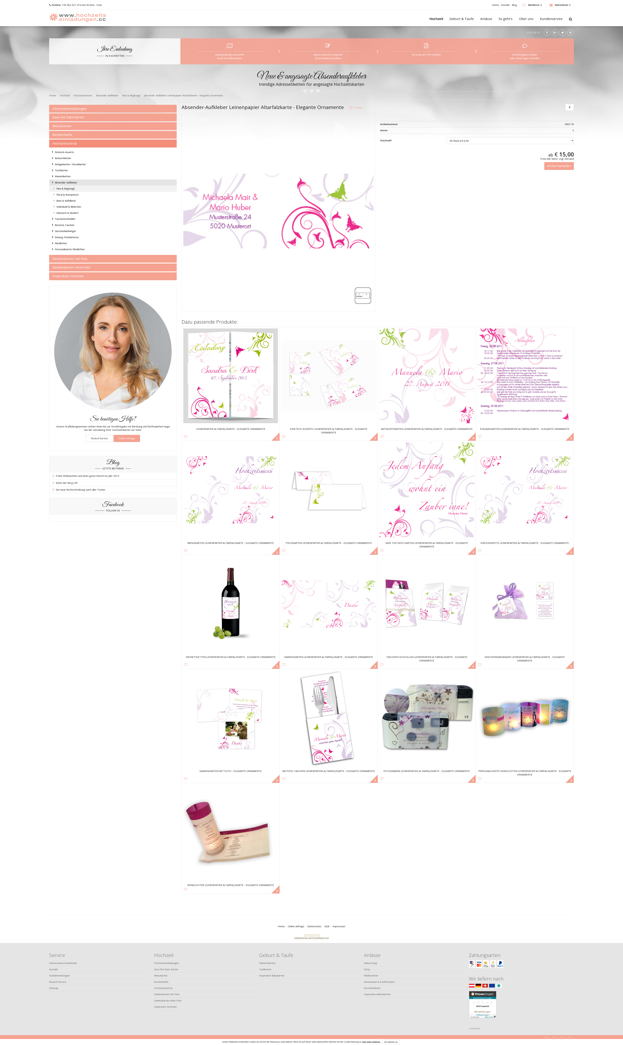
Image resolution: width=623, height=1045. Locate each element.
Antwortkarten (63, 158)
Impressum (338, 926)
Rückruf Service (99, 438)
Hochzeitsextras (64, 143)
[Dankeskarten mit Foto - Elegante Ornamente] (230, 718)
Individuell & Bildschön (68, 206)
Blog (514, 4)
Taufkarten (265, 969)
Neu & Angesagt (65, 188)
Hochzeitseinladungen (69, 108)
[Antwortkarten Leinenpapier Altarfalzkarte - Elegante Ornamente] (426, 375)
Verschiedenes (372, 988)
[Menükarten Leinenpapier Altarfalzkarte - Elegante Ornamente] (230, 489)
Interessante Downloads (63, 963)
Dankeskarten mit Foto (70, 258)
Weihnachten (371, 975)
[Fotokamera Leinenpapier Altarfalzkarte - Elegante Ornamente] (426, 718)
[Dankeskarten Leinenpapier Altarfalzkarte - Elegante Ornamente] (328, 604)
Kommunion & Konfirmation (379, 981)
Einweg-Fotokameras (67, 237)
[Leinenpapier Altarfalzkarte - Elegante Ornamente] (230, 375)
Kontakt (505, 4)
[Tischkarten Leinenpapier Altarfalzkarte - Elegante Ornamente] (328, 489)
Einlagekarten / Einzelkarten (70, 164)
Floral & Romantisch (67, 194)
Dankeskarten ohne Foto (71, 267)
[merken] (355, 107)
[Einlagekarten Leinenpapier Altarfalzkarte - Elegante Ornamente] (524, 375)
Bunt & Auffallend (66, 200)
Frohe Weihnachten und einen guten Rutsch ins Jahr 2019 (87, 475)
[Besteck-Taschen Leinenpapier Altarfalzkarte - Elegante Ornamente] (328, 718)
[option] (278, 211)
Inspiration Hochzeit (68, 276)
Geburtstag (370, 963)
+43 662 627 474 (67, 4)
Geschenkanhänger (65, 231)
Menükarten (62, 126)
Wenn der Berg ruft (67, 482)
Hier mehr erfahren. (371, 1041)
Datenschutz (314, 926)
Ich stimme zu (391, 1041)
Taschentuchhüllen (65, 218)
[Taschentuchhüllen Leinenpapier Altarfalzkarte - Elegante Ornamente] (426, 604)
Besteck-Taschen (64, 225)
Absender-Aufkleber (66, 182)
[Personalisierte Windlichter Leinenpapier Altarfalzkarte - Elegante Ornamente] (524, 718)
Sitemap (53, 988)
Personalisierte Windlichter (70, 249)
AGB (326, 926)
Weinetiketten (63, 176)
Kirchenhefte (62, 135)
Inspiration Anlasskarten (377, 994)
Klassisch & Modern (67, 212)
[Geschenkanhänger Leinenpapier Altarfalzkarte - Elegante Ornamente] (524, 604)
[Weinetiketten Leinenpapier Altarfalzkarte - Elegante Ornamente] (230, 604)
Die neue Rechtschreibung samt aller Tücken (80, 489)
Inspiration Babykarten (271, 975)
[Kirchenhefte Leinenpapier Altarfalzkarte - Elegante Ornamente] (524, 489)
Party (367, 969)
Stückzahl (385, 140)
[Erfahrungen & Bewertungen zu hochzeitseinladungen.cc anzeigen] (482, 1008)
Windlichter (61, 243)
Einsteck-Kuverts (64, 152)
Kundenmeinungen (59, 975)
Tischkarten (61, 170)
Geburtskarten (267, 963)
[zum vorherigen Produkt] (569, 107)
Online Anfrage (127, 438)
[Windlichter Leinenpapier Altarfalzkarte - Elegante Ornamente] (230, 832)
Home (495, 4)
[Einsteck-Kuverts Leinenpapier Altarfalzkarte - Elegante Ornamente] (328, 375)
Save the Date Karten (68, 117)
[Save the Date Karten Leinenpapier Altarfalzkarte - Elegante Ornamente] (426, 489)
